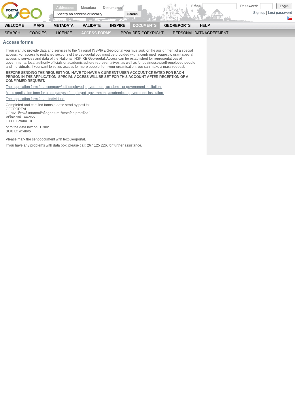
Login (284, 6)
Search (132, 14)
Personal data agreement (200, 33)
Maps (38, 25)
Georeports (177, 25)
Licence (64, 33)
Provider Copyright (142, 33)
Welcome (14, 25)
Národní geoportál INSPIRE (24, 11)
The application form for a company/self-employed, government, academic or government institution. (84, 87)
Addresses (65, 8)
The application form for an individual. (35, 99)
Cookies (38, 33)
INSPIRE (117, 25)
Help (205, 25)
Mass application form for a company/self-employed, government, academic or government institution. (85, 93)
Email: (196, 6)
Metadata (88, 8)
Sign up (259, 13)
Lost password (280, 13)
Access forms (96, 33)
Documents (112, 8)
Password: (249, 6)
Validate (92, 25)
